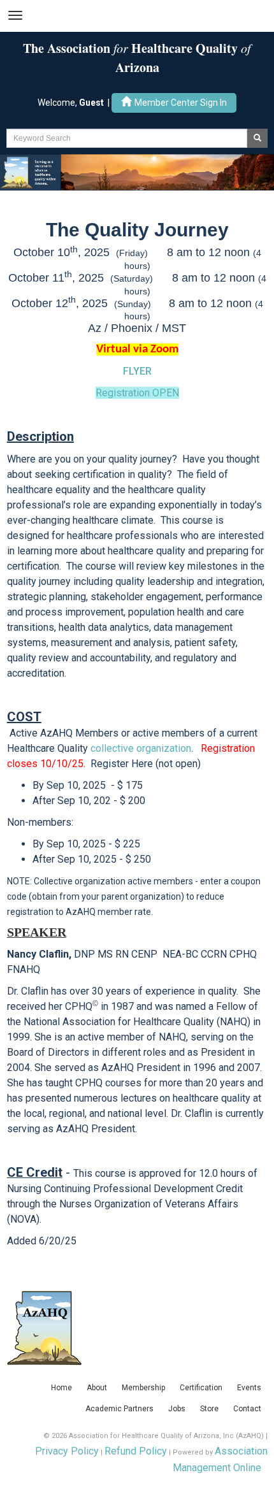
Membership (143, 1387)
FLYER (137, 371)
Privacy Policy (67, 1451)
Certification (201, 1387)
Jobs (176, 1408)
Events (249, 1387)
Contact (247, 1408)
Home (61, 1387)
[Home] (137, 172)
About (97, 1387)
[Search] (257, 138)
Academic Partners (119, 1408)
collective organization (140, 748)
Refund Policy (136, 1451)
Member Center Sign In (180, 102)
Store (209, 1408)
